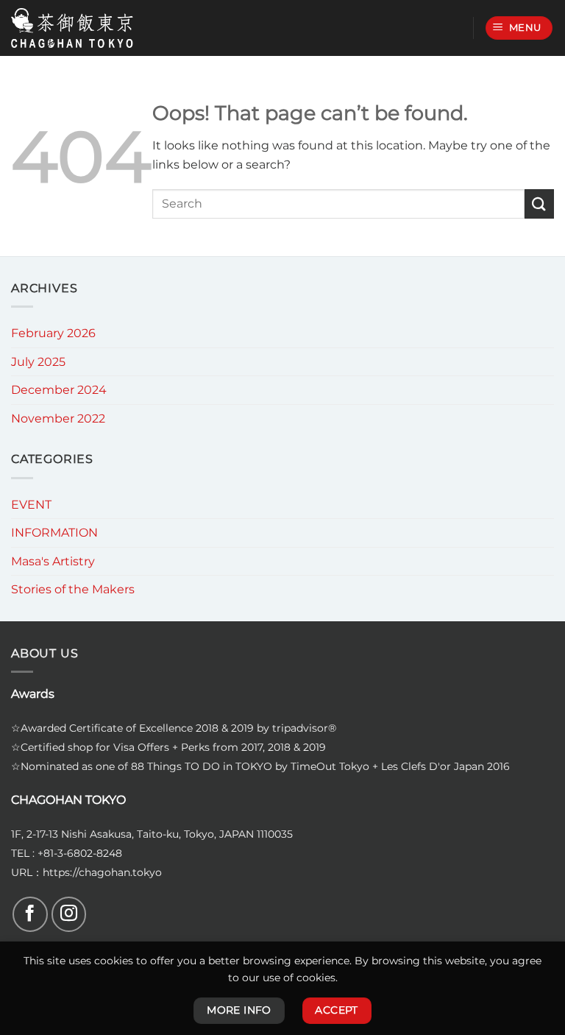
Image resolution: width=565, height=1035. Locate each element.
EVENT (31, 505)
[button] (519, 28)
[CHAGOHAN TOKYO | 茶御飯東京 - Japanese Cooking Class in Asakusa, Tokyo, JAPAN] (72, 27)
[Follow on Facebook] (30, 914)
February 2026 (53, 333)
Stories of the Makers (73, 589)
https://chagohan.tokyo (102, 872)
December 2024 (59, 390)
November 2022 (58, 418)
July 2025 (38, 362)
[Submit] (539, 203)
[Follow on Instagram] (69, 914)
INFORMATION (54, 533)
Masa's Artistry (53, 561)
